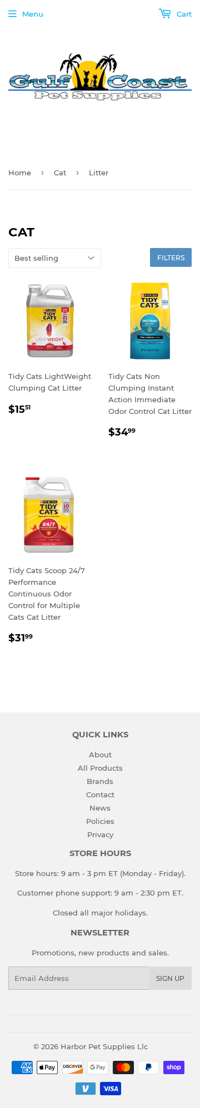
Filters (170, 258)
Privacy (100, 834)
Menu (32, 13)
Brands (100, 781)
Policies (100, 821)
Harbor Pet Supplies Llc (104, 1046)
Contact (100, 794)
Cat (60, 172)
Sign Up (170, 978)
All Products (100, 767)
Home (19, 172)
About (100, 754)
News (100, 807)
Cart (183, 13)
